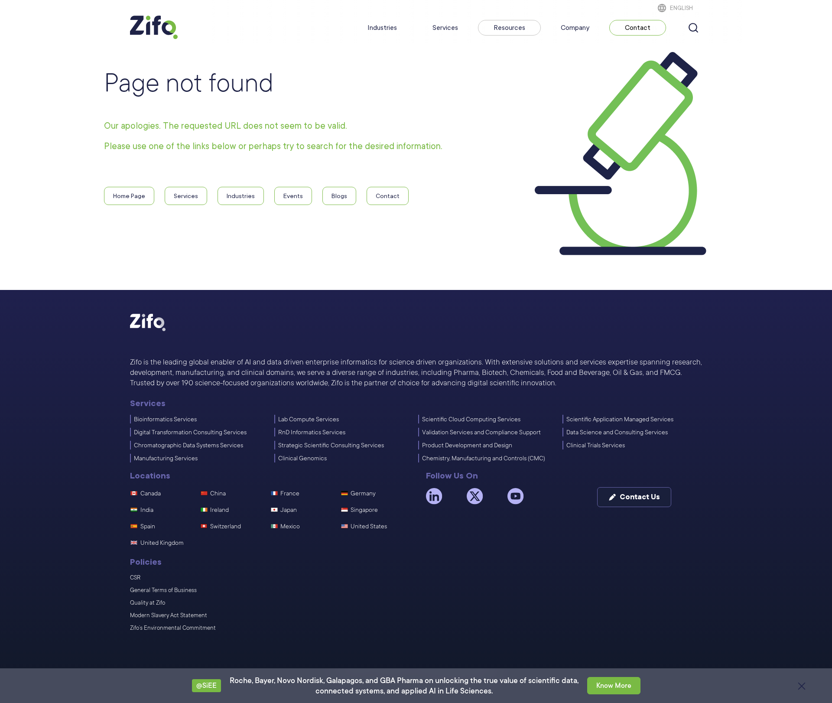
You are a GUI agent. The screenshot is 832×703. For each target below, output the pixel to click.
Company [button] (575, 28)
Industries (382, 28)
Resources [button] (509, 28)
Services (445, 28)
